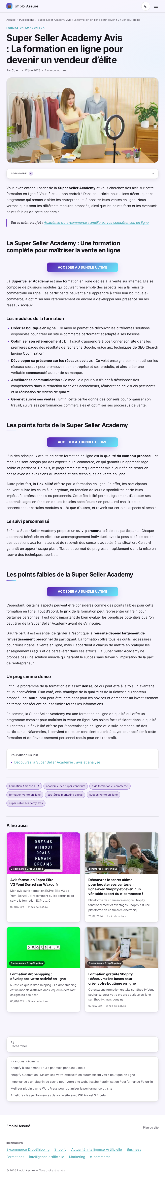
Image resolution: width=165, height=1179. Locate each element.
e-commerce (100, 1157)
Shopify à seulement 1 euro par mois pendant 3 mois (48, 1068)
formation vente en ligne (25, 794)
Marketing (77, 1157)
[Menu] (155, 6)
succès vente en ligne (103, 794)
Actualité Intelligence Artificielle (96, 1149)
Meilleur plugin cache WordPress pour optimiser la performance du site (61, 1088)
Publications (26, 19)
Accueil (10, 19)
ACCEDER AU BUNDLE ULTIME (82, 267)
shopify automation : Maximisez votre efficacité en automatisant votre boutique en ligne (73, 1075)
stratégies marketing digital (64, 794)
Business (134, 1149)
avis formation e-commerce (110, 786)
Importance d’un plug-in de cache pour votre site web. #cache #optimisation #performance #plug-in (82, 1082)
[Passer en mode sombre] (145, 6)
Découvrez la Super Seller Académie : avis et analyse (57, 762)
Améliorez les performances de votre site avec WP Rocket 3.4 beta (58, 1095)
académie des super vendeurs (65, 786)
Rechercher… (20, 1046)
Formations (15, 1157)
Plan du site (151, 1127)
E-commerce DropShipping (28, 1149)
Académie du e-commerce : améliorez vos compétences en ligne (96, 223)
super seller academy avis (26, 803)
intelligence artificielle (46, 1157)
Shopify (60, 1149)
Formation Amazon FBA (25, 27)
